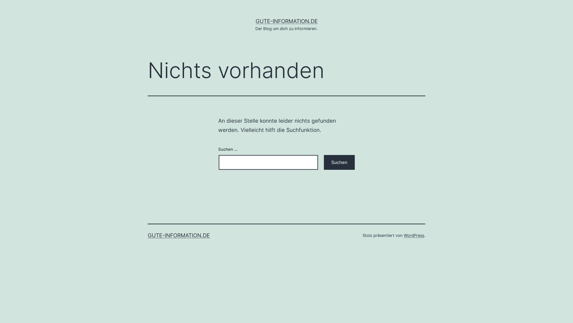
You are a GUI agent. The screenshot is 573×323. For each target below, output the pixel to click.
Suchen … (227, 149)
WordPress (414, 235)
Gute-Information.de (287, 21)
